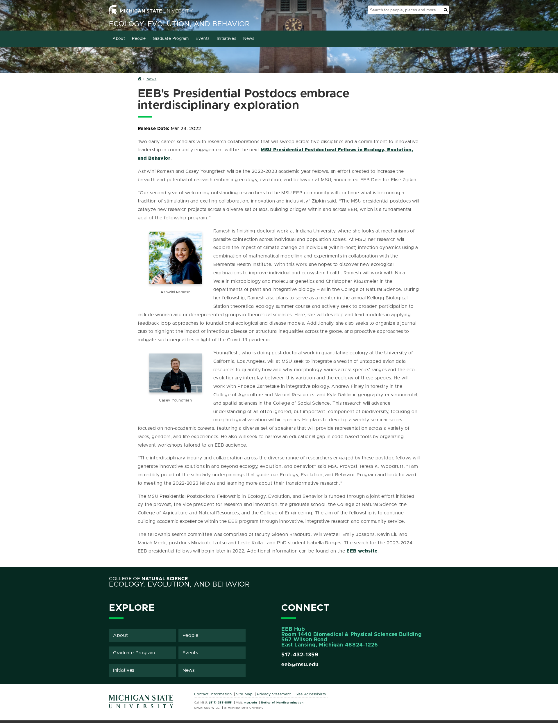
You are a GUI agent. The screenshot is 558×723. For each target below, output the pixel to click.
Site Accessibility (311, 694)
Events (203, 39)
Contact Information (213, 694)
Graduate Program (171, 39)
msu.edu (250, 702)
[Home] (140, 79)
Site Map (244, 694)
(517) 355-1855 (220, 702)
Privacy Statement (274, 694)
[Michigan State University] (141, 703)
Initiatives (226, 39)
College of (148, 578)
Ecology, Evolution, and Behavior (179, 24)
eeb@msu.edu (300, 664)
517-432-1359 (300, 655)
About (118, 39)
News (249, 39)
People (139, 39)
